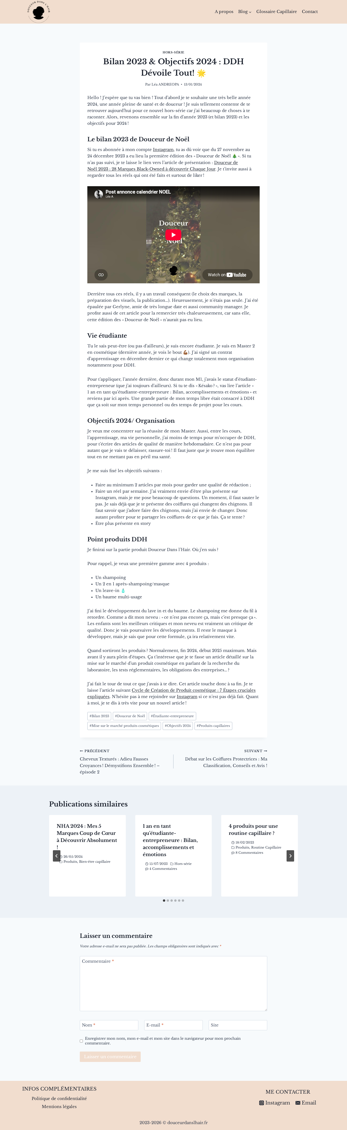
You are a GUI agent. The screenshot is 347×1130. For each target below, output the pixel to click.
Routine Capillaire (266, 847)
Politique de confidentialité (59, 1098)
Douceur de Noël (130, 716)
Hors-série (173, 52)
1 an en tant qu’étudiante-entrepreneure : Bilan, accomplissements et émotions (170, 840)
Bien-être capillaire (94, 862)
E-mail (155, 1025)
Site (215, 1025)
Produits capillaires (213, 726)
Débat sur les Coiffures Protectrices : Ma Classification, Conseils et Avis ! (226, 758)
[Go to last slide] (56, 856)
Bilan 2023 (99, 716)
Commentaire (98, 961)
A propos (224, 11)
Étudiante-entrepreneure (172, 716)
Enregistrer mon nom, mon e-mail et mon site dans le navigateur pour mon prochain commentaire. (163, 1040)
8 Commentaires (249, 853)
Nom (88, 1025)
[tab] (164, 900)
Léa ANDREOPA (165, 84)
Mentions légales (59, 1106)
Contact (310, 11)
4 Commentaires (163, 869)
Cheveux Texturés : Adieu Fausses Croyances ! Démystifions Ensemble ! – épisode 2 (120, 762)
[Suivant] (290, 856)
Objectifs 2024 (178, 726)
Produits (70, 862)
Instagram (163, 149)
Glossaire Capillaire (276, 11)
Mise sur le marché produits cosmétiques (124, 726)
